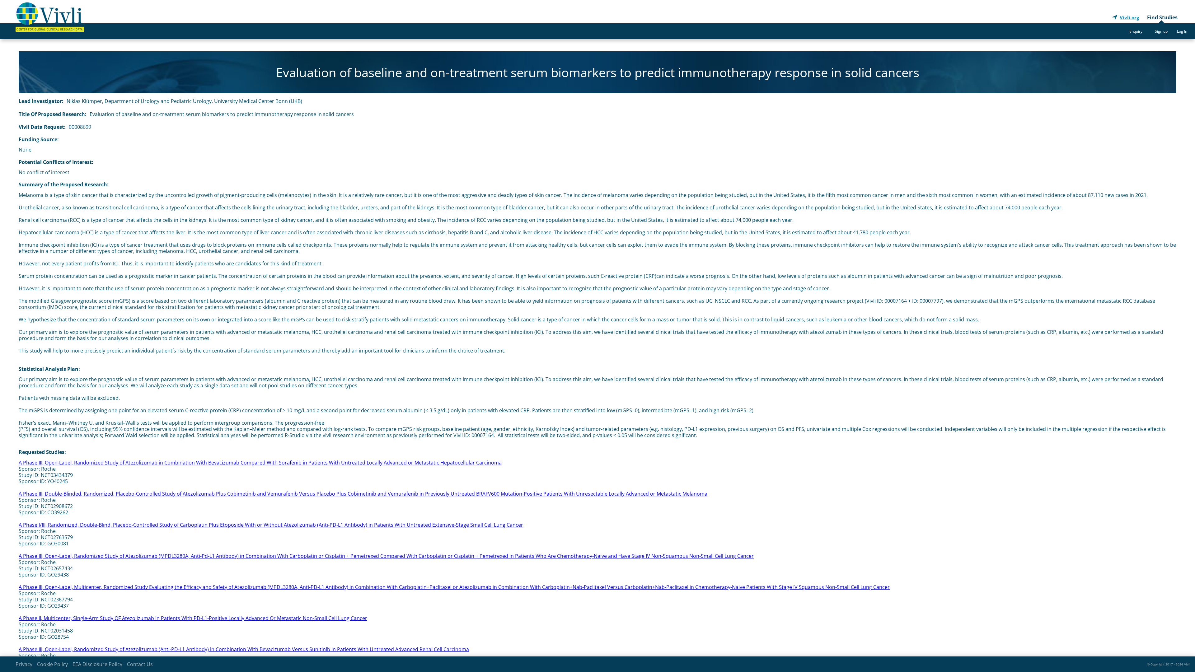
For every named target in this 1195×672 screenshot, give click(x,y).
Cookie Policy (52, 664)
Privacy (24, 664)
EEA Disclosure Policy (97, 664)
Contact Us (140, 664)
